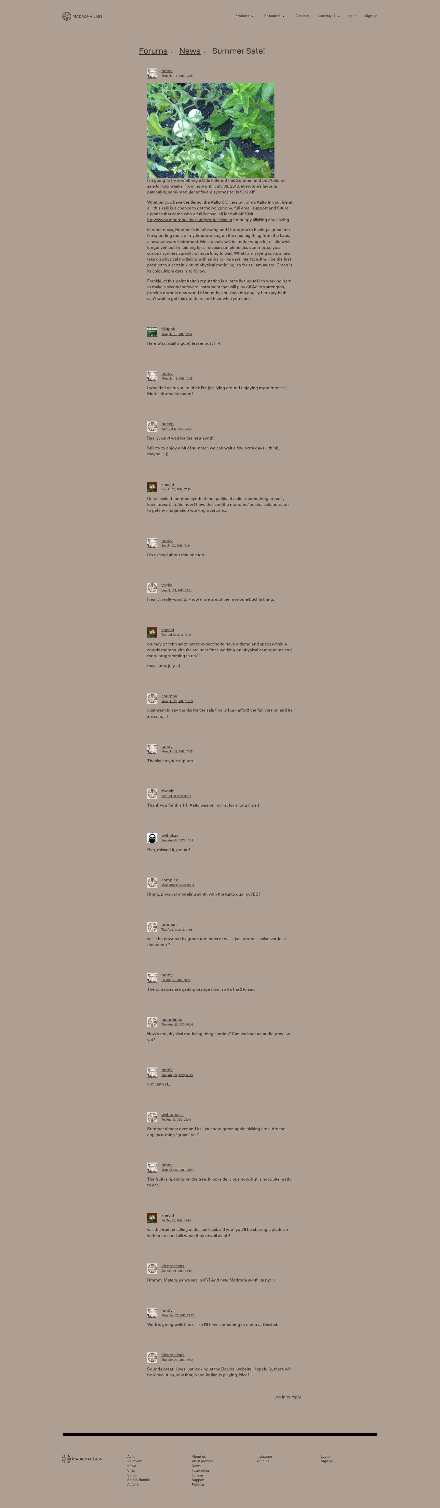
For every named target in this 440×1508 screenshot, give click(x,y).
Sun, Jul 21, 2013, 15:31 (176, 590)
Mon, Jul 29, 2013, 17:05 (177, 751)
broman (169, 925)
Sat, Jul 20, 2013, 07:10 (175, 489)
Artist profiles (202, 1461)
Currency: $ (326, 16)
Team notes (201, 1471)
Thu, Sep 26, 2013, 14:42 (177, 1360)
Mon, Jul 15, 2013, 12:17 (176, 334)
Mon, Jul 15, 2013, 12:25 (177, 379)
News (190, 50)
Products (242, 16)
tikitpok (168, 329)
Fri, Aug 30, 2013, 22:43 (176, 1120)
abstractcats (172, 1266)
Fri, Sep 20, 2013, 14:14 (176, 1220)
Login (325, 1457)
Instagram (264, 1457)
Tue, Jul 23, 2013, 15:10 (176, 635)
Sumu (132, 1475)
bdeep (167, 424)
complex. (170, 880)
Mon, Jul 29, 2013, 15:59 (177, 701)
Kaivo (131, 1466)
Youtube (262, 1461)
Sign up (371, 16)
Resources (272, 16)
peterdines (171, 1020)
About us (302, 16)
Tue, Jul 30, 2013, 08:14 (176, 796)
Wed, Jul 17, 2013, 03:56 (176, 429)
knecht (167, 485)
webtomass (172, 1115)
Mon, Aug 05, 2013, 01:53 (177, 885)
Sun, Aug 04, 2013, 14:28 (177, 840)
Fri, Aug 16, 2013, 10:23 (175, 980)
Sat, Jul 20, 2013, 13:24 (175, 546)
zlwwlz (167, 791)
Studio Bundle (138, 1480)
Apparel (133, 1485)
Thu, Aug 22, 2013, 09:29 (177, 1075)
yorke (166, 585)
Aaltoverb (134, 1461)
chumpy (169, 696)
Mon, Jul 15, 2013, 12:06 (177, 76)
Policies (198, 1485)
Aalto (131, 1457)
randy (167, 71)
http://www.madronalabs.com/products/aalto (189, 220)
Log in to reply (287, 1397)
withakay (169, 836)
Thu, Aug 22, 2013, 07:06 (177, 1024)
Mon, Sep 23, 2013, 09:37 (177, 1315)
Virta (131, 1471)
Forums (153, 50)
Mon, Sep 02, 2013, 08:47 (177, 1170)
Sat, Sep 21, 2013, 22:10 (176, 1271)
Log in (351, 16)
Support (198, 1480)
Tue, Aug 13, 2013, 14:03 (176, 930)
